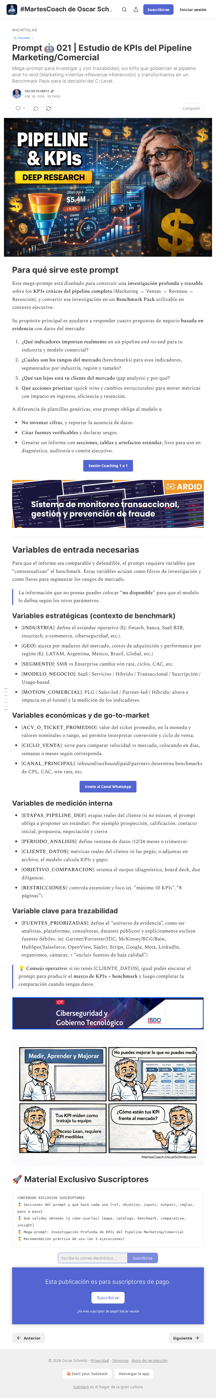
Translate (24, 38)
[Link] (5, 270)
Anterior (32, 1338)
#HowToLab (24, 30)
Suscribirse (158, 9)
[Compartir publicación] (136, 9)
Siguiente (182, 1338)
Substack (81, 1386)
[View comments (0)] (36, 108)
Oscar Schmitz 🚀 (39, 91)
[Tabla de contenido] (5, 699)
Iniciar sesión (193, 9)
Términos (120, 1360)
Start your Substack (90, 1373)
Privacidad (100, 1360)
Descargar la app (134, 1373)
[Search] (124, 9)
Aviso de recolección (150, 1360)
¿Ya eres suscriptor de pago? (108, 1311)
